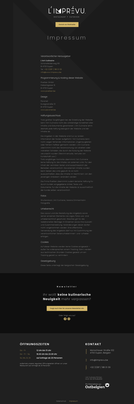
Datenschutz (61, 401)
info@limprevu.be (99, 360)
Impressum (73, 401)
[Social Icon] (65, 318)
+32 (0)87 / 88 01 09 (53, 69)
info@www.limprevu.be (51, 72)
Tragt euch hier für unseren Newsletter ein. (67, 308)
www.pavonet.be (48, 110)
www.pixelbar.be (48, 91)
